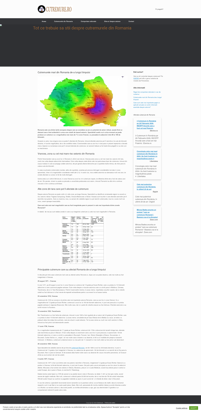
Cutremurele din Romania (63, 21)
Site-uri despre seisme (112, 21)
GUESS (136, 78)
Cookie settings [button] (181, 408)
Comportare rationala (88, 21)
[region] (100, 45)
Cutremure (100, 403)
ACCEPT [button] (194, 408)
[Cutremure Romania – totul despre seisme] (55, 9)
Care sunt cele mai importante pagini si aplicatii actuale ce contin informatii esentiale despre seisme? (146, 104)
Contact (131, 21)
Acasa (44, 21)
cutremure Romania (77, 348)
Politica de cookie (110, 403)
